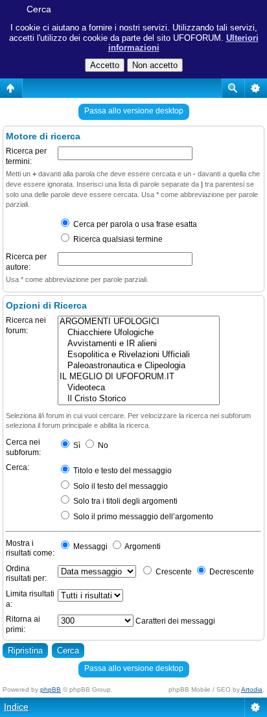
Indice (16, 706)
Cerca (39, 9)
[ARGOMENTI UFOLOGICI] (138, 321)
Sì (75, 445)
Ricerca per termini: (26, 156)
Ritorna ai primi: (23, 624)
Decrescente (230, 571)
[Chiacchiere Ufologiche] (138, 332)
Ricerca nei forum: (26, 325)
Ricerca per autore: (26, 262)
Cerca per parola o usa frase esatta (134, 224)
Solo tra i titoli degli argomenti (124, 501)
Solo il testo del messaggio (119, 486)
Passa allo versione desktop (133, 110)
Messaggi (89, 546)
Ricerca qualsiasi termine (117, 239)
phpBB (50, 689)
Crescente (173, 571)
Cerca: (17, 467)
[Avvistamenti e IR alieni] (138, 343)
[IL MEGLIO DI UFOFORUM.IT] (138, 376)
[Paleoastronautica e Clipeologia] (138, 365)
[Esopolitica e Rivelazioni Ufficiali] (138, 354)
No (102, 445)
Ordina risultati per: (26, 573)
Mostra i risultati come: (30, 548)
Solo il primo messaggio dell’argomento (142, 516)
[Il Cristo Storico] (138, 399)
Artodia (251, 689)
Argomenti (142, 546)
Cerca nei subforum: (23, 447)
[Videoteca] (138, 388)
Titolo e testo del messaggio (121, 470)
